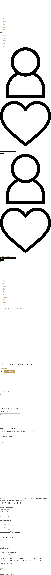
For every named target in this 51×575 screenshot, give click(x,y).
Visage (4, 19)
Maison (4, 24)
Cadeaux (4, 26)
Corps (4, 22)
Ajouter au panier (10, 371)
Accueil (1, 308)
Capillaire (5, 21)
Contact (4, 30)
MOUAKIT (7, 554)
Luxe (4, 27)
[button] (25, 32)
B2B (4, 29)
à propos (4, 18)
